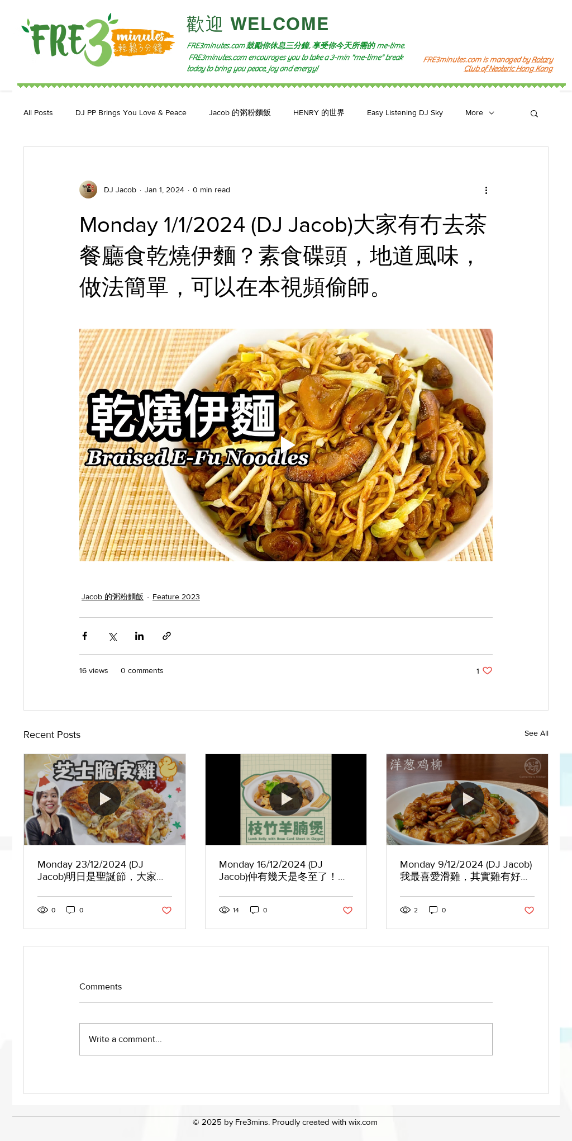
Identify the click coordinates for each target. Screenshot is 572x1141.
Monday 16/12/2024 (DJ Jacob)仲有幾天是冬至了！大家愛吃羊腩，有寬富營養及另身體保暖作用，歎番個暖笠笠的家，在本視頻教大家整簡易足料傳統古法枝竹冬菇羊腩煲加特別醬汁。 (284, 871)
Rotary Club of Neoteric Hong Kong (508, 64)
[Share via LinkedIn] (139, 636)
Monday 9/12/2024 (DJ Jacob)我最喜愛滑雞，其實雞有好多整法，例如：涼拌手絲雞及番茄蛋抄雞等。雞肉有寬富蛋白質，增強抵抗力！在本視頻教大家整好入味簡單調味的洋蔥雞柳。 (466, 871)
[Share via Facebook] (84, 636)
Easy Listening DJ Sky (405, 112)
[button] (534, 112)
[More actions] (486, 189)
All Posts (38, 112)
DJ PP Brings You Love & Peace (131, 112)
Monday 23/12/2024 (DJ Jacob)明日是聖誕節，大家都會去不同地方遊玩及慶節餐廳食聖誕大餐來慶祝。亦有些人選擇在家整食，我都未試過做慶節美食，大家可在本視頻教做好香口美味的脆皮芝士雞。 (102, 871)
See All (537, 732)
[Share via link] (166, 636)
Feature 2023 (176, 596)
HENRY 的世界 (319, 112)
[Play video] (286, 445)
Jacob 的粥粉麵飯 (240, 112)
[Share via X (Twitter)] (112, 636)
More (474, 112)
